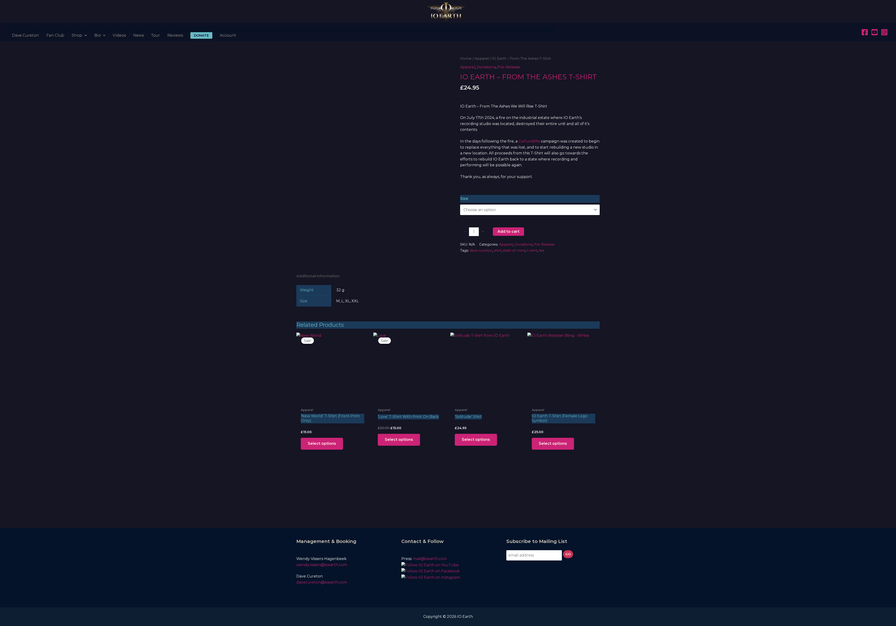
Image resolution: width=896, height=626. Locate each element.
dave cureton (481, 250)
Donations (486, 67)
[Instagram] (884, 32)
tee (542, 250)
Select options (322, 443)
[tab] (318, 276)
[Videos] (119, 29)
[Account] (228, 29)
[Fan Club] (55, 29)
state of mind (514, 250)
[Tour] (155, 29)
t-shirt (532, 250)
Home (466, 58)
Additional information (318, 276)
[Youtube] (874, 32)
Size (464, 198)
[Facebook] (864, 32)
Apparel (482, 58)
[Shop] (79, 29)
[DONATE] (201, 29)
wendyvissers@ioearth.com (322, 565)
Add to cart (508, 231)
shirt (497, 250)
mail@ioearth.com (430, 558)
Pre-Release (508, 67)
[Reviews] (175, 29)
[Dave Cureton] (25, 29)
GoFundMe (529, 141)
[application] (84, 29)
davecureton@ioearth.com (322, 582)
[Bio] (100, 29)
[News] (138, 29)
